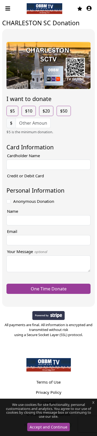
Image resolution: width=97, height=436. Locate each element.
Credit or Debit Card (25, 175)
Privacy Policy (48, 392)
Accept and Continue (48, 427)
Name (12, 211)
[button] (89, 8)
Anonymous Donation (33, 201)
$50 (63, 111)
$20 (46, 111)
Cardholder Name (23, 155)
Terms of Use (48, 382)
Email (12, 231)
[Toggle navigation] (8, 8)
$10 (28, 111)
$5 (12, 111)
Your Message (27, 251)
